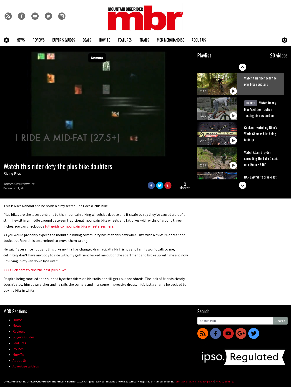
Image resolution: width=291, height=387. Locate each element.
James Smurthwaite (19, 183)
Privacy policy (206, 381)
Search (280, 321)
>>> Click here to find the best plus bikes (35, 270)
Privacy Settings (225, 381)
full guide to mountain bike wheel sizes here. (79, 226)
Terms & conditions (185, 381)
